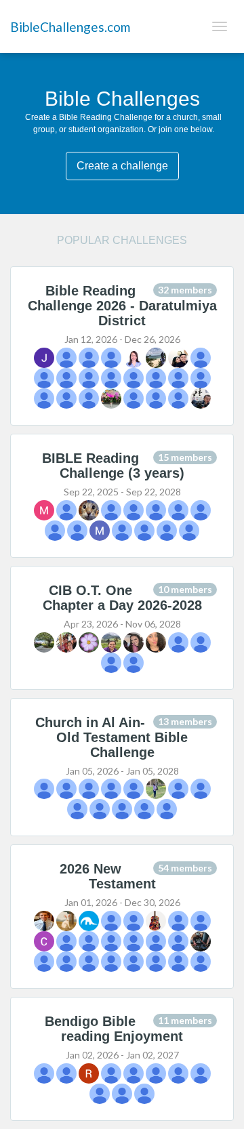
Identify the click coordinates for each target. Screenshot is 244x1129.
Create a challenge (122, 165)
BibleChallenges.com (70, 27)
